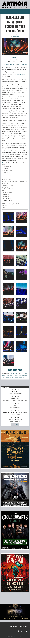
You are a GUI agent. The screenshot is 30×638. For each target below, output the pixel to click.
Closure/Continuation (19, 74)
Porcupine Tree (15, 57)
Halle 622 (12, 375)
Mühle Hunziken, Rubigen (15, 391)
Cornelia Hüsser (10, 64)
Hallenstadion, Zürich (15, 405)
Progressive (7, 377)
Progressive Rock (14, 377)
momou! (22, 636)
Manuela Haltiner (22, 64)
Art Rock (25, 373)
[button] (9, 370)
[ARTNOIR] (15, 8)
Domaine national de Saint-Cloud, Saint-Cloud (15, 398)
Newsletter (23, 627)
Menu (27, 11)
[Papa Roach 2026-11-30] (15, 591)
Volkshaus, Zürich (15, 412)
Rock (20, 377)
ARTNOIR (15, 636)
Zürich (22, 377)
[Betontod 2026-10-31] (15, 506)
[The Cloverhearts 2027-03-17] (15, 548)
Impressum (13, 627)
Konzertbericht (14, 373)
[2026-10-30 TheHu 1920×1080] (15, 619)
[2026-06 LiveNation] (15, 467)
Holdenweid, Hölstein (15, 419)
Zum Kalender (15, 424)
